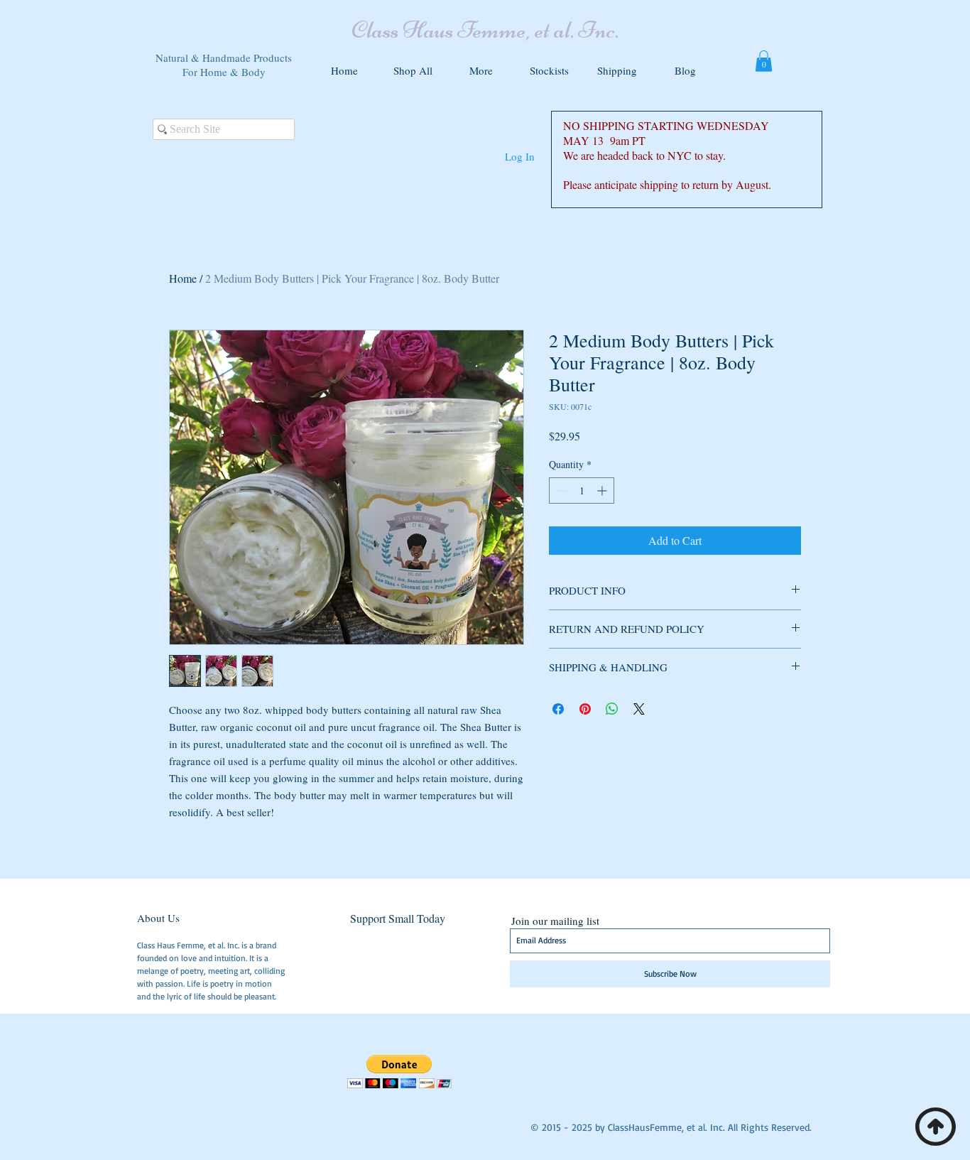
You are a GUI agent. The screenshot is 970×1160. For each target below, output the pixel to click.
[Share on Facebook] (558, 708)
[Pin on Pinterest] (585, 708)
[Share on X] (639, 708)
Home (183, 278)
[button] (481, 63)
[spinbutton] (581, 490)
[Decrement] (560, 490)
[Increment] (603, 490)
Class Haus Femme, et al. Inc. (485, 30)
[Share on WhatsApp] (612, 708)
